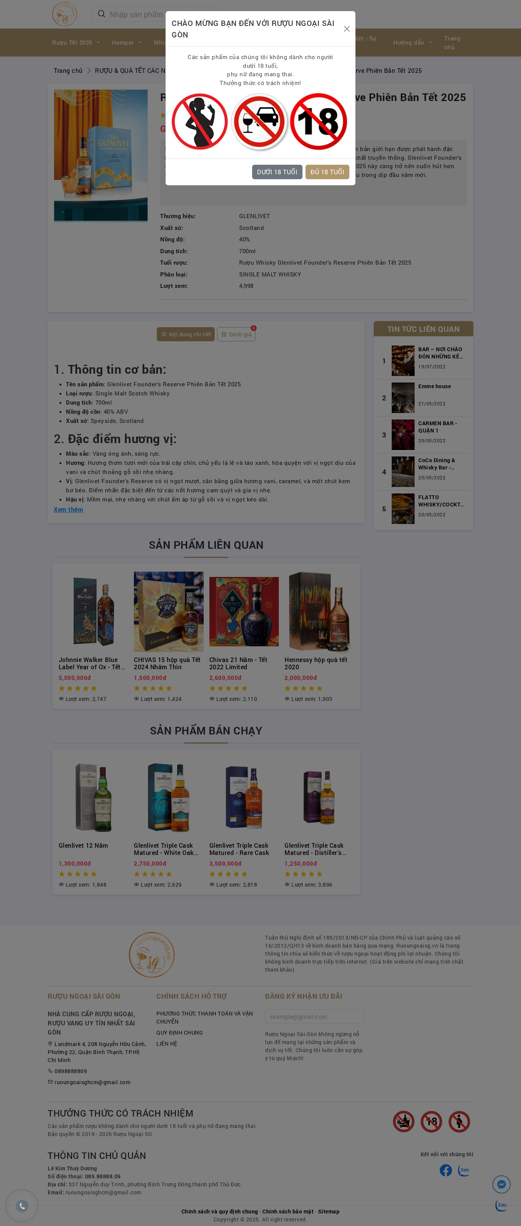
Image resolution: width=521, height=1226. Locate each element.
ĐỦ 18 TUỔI (327, 172)
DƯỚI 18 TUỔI (277, 172)
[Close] (346, 29)
